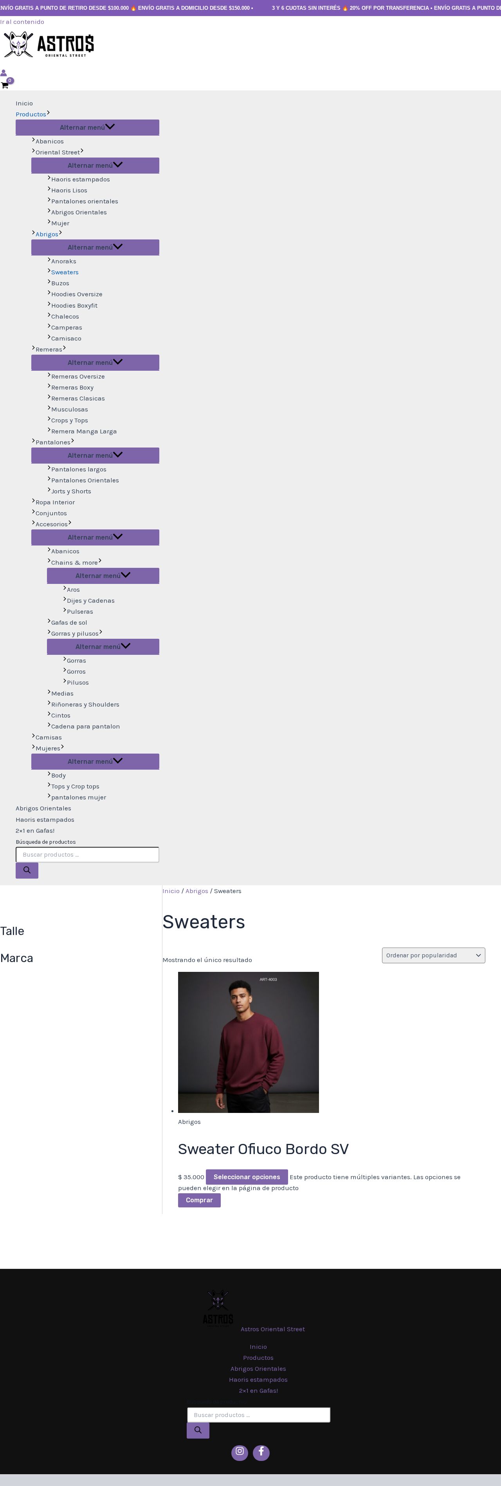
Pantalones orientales (84, 201)
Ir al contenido (22, 21)
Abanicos (50, 141)
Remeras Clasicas (78, 398)
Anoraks (63, 261)
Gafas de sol (69, 622)
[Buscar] (27, 871)
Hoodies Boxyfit (74, 305)
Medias (62, 693)
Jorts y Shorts (71, 491)
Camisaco (66, 338)
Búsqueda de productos (46, 842)
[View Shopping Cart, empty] (4, 86)
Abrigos (47, 234)
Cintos (60, 715)
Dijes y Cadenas (91, 600)
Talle (12, 931)
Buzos (60, 283)
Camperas (66, 327)
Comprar (199, 1200)
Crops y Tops (69, 420)
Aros (73, 589)
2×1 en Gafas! (35, 830)
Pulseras (80, 611)
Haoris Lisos (69, 190)
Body (58, 775)
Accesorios (52, 524)
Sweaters (65, 272)
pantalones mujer (78, 797)
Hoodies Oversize (77, 294)
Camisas (49, 737)
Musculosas (69, 409)
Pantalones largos (78, 469)
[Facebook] (261, 1453)
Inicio (24, 103)
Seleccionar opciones (247, 1177)
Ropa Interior (55, 502)
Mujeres (48, 748)
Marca (16, 958)
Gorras (76, 660)
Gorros (76, 671)
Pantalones (53, 442)
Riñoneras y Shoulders (85, 704)
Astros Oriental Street (273, 1329)
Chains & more (74, 562)
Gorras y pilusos (75, 633)
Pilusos (78, 682)
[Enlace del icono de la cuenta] (3, 74)
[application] (48, 114)
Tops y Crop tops (75, 786)
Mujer (60, 223)
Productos (31, 114)
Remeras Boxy (72, 387)
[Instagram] (239, 1453)
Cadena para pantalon (85, 726)
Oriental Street (58, 152)
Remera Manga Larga (84, 431)
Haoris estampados (80, 179)
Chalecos (65, 316)
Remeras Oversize (78, 376)
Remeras (49, 349)
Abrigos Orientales (79, 212)
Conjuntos (51, 513)
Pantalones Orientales (85, 480)
